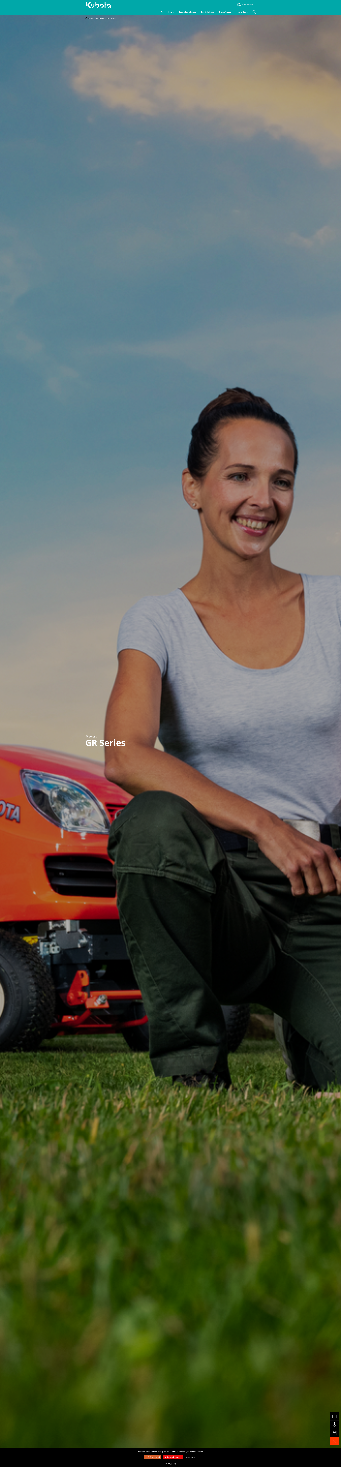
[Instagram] (213, 4)
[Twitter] (221, 4)
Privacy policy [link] (170, 1464)
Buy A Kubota (207, 12)
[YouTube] (229, 4)
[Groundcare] (99, 5)
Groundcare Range (187, 12)
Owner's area (225, 12)
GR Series (111, 18)
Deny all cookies (174, 1457)
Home (171, 12)
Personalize (190, 1457)
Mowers (103, 18)
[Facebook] (217, 4)
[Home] (86, 18)
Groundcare (93, 18)
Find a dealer (242, 12)
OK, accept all (154, 1457)
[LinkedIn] (225, 4)
